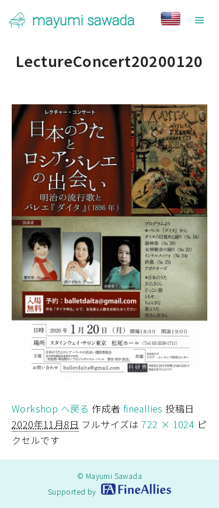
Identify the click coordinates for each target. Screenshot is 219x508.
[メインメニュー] (199, 20)
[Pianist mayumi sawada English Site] (181, 20)
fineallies (143, 408)
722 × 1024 (167, 424)
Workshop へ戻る (50, 408)
